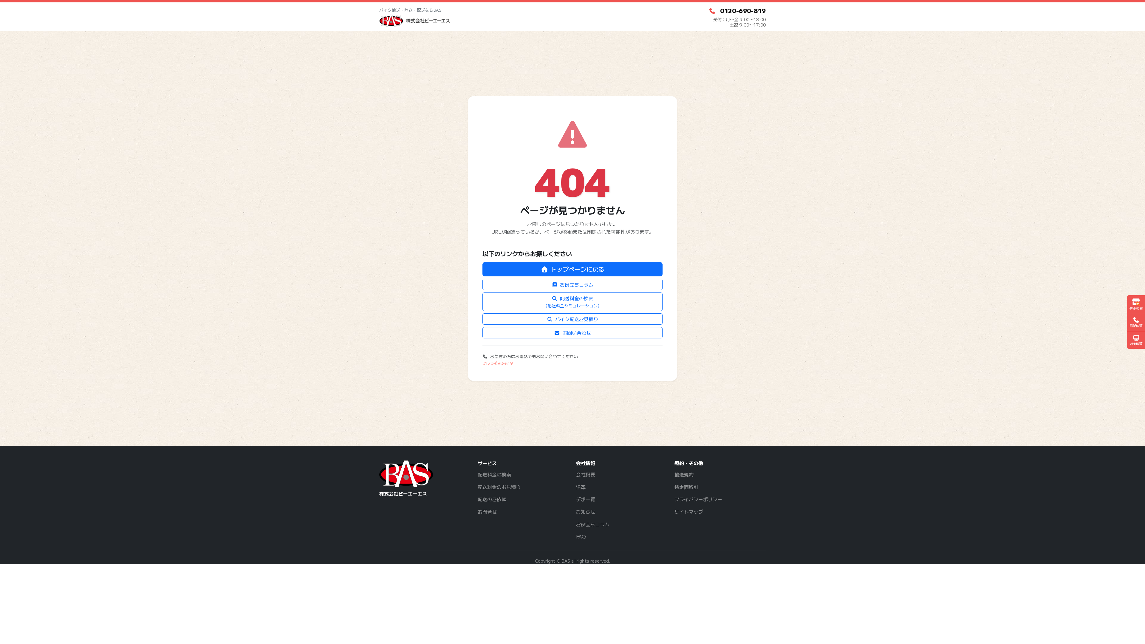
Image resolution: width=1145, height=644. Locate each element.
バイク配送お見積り (576, 319)
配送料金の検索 (572, 302)
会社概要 (585, 474)
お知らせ (585, 511)
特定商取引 (686, 486)
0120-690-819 (497, 363)
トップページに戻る (577, 269)
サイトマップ (688, 511)
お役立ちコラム (576, 284)
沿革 (581, 486)
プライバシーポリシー (698, 499)
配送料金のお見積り (499, 486)
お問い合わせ (576, 332)
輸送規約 (684, 474)
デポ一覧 (585, 499)
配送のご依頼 (492, 499)
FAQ (581, 536)
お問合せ (487, 511)
